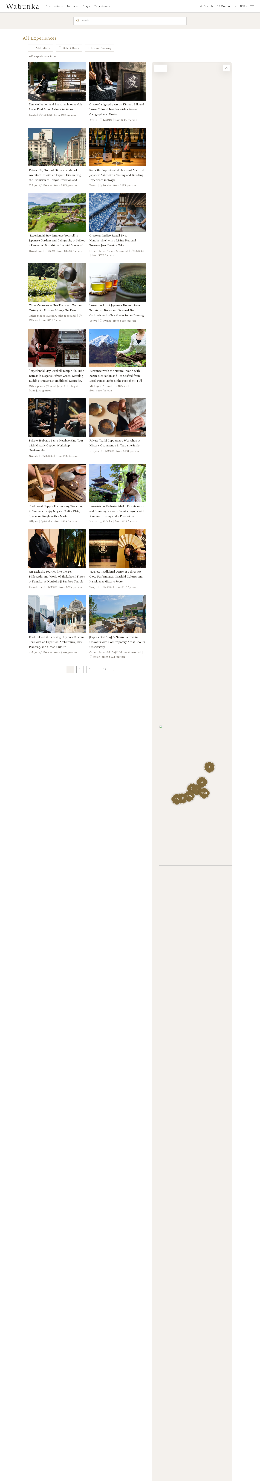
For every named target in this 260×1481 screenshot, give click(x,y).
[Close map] (226, 68)
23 (104, 669)
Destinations (54, 6)
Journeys (73, 6)
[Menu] (251, 6)
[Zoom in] (164, 68)
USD (242, 6)
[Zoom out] (158, 68)
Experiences (102, 6)
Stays (86, 6)
